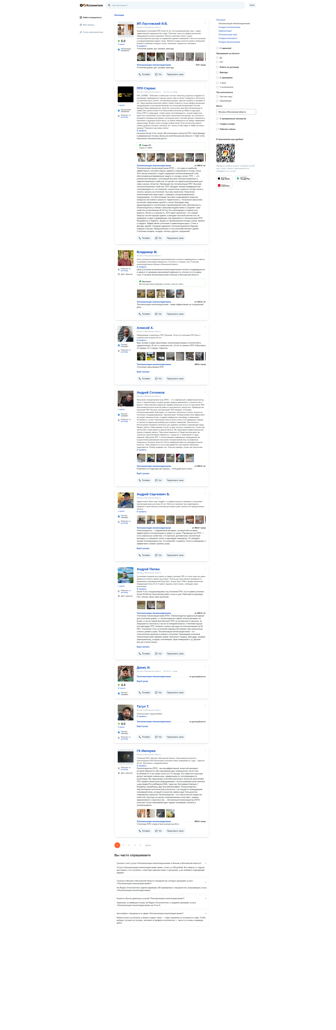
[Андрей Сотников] (125, 398)
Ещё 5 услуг (142, 681)
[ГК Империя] (125, 757)
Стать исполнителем (93, 32)
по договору (126, 116)
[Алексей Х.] (125, 334)
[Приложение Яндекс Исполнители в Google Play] (243, 178)
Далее (148, 845)
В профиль (142, 46)
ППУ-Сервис (146, 88)
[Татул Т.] (125, 712)
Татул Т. (143, 706)
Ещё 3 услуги (143, 372)
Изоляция (220, 20)
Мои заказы (88, 25)
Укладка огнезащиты (227, 38)
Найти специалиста (92, 17)
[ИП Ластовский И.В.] (125, 30)
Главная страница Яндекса (81, 5)
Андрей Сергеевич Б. (153, 494)
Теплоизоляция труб (227, 34)
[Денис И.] (125, 673)
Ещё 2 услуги (143, 548)
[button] (144, 74)
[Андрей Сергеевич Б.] (125, 500)
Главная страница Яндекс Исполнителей (91, 5)
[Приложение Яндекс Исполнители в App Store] (224, 178)
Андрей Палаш (148, 569)
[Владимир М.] (125, 258)
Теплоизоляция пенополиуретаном (154, 65)
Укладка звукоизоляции (229, 42)
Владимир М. (147, 252)
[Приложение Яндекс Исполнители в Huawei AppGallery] (224, 185)
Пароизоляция (225, 31)
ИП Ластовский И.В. (152, 23)
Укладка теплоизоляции (229, 27)
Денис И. (143, 667)
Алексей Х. (145, 328)
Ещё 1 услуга (143, 473)
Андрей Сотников (151, 392)
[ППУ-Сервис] (125, 94)
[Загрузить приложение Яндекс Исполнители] (236, 153)
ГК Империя (146, 751)
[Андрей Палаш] (125, 575)
